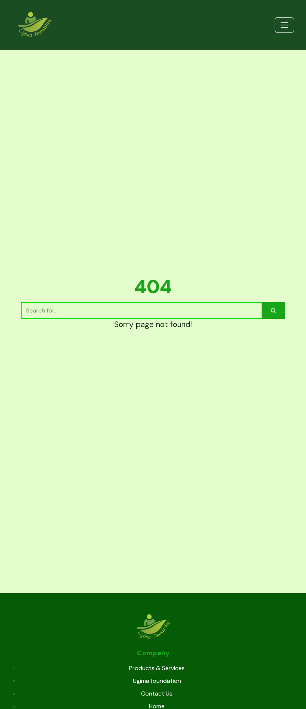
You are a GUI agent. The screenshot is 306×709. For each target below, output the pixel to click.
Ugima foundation (157, 681)
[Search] (273, 310)
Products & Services (157, 668)
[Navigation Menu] (284, 25)
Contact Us (156, 693)
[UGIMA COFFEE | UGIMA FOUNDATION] (34, 25)
